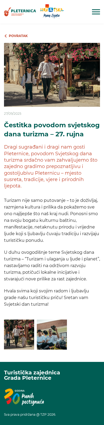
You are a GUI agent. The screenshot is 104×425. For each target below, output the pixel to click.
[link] (20, 11)
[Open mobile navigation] (96, 12)
